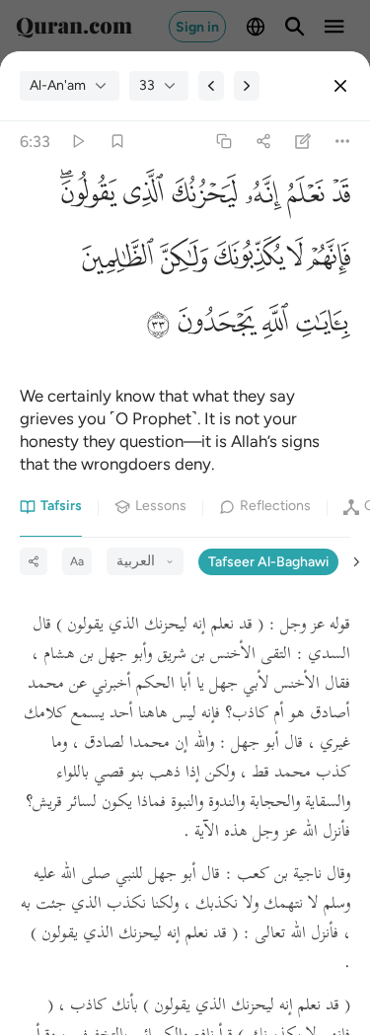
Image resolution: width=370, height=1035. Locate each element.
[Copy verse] (223, 141)
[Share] (263, 141)
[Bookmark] (117, 141)
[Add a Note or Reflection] (303, 141)
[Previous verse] (211, 86)
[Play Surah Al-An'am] (77, 141)
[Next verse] (246, 86)
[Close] (340, 86)
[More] (343, 141)
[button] (337, 199)
